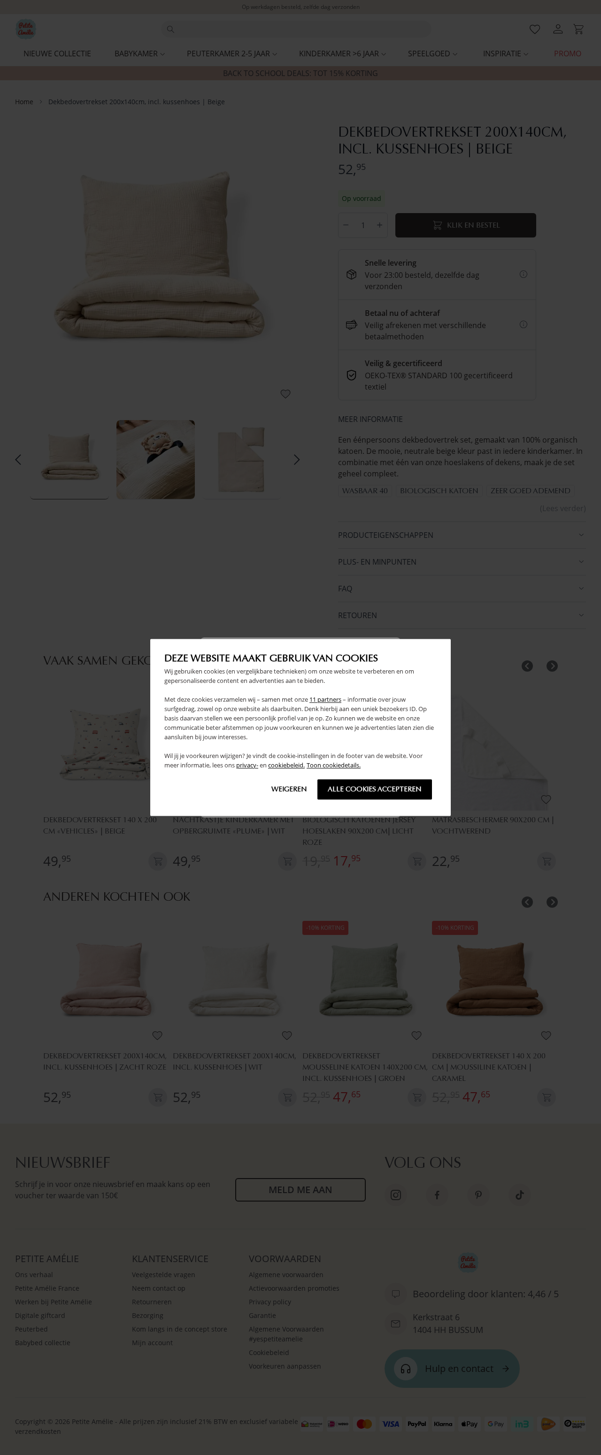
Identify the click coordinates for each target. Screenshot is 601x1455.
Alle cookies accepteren (375, 789)
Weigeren (289, 789)
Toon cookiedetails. (334, 765)
